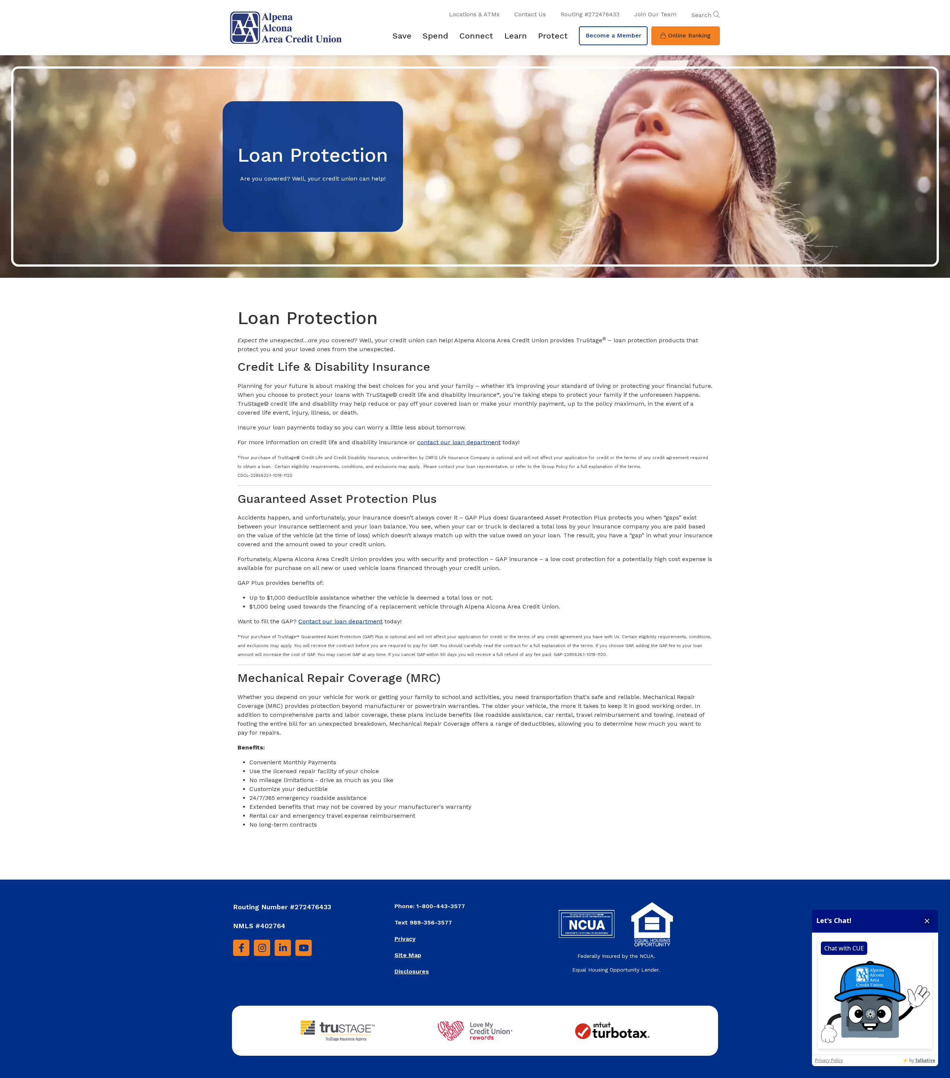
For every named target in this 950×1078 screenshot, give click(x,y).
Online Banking (689, 35)
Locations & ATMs (474, 14)
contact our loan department (459, 442)
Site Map (407, 955)
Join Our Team (655, 14)
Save (402, 35)
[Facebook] (241, 948)
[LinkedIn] (283, 948)
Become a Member (613, 35)
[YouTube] (303, 948)
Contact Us (530, 14)
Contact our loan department (340, 621)
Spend (435, 35)
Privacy (405, 938)
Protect (553, 35)
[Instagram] (262, 948)
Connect (476, 35)
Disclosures (411, 971)
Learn (515, 35)
